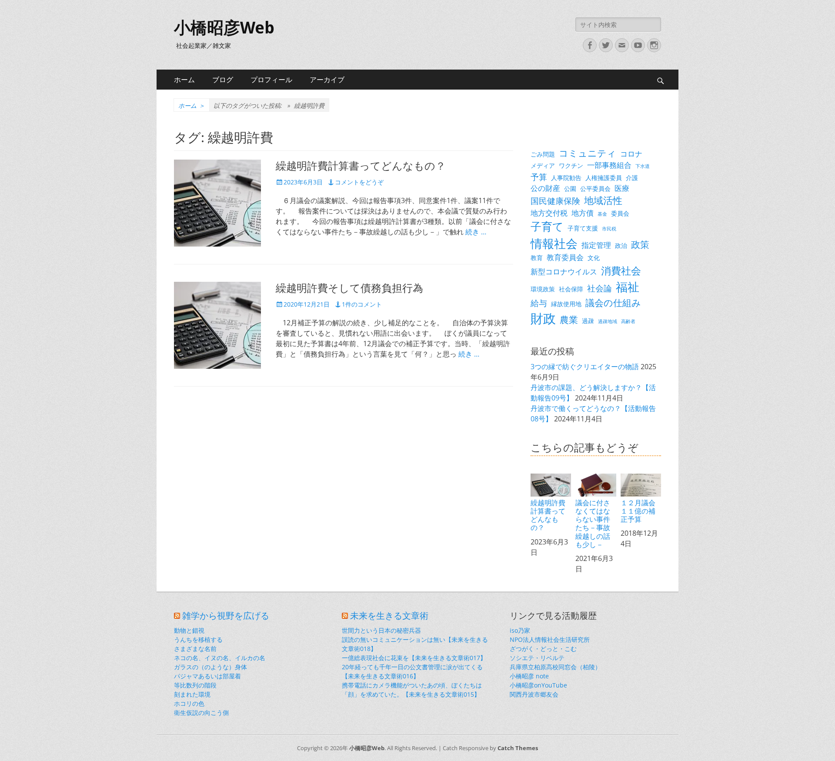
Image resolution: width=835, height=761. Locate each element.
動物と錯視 (189, 630)
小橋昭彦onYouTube (538, 685)
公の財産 (545, 188)
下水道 (642, 166)
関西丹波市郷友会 (534, 694)
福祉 (627, 287)
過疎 (588, 321)
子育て (547, 226)
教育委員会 (565, 257)
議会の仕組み (613, 303)
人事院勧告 (566, 178)
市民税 (609, 229)
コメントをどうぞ (359, 182)
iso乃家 (520, 630)
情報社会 (554, 243)
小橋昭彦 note (529, 676)
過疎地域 (607, 321)
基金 (602, 214)
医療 (622, 188)
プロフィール (271, 79)
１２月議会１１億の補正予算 (638, 511)
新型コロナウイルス (564, 272)
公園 (570, 188)
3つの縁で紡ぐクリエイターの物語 (585, 366)
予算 (539, 176)
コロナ (631, 154)
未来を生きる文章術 (389, 616)
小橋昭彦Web (224, 27)
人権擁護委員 (603, 178)
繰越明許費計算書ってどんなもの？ (361, 166)
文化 (594, 258)
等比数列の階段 (195, 685)
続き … (475, 232)
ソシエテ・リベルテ (537, 658)
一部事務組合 (609, 165)
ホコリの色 (189, 703)
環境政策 (543, 289)
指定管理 (596, 245)
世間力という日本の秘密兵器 (381, 630)
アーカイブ (327, 79)
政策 (640, 244)
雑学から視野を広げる (225, 616)
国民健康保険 (555, 200)
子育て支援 (583, 228)
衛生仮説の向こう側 (201, 712)
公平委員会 (595, 188)
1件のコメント (362, 304)
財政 (543, 318)
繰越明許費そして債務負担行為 (349, 288)
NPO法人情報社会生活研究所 (550, 639)
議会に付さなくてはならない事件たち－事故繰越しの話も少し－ (592, 523)
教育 (537, 258)
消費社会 (621, 270)
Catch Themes (518, 748)
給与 (539, 302)
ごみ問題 (543, 154)
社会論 (599, 288)
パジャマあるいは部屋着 (207, 676)
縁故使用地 (566, 304)
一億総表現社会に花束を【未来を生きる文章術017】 (414, 658)
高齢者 (628, 321)
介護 (632, 178)
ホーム (184, 79)
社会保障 (571, 289)
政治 (621, 245)
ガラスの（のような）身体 (210, 667)
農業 (569, 320)
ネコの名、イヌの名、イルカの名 (219, 658)
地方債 (582, 213)
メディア (543, 165)
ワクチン (571, 165)
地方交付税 (549, 213)
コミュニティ (587, 153)
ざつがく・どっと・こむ (543, 648)
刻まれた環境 (192, 694)
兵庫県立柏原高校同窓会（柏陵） (555, 667)
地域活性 (603, 200)
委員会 (620, 213)
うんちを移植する (198, 639)
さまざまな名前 (195, 648)
